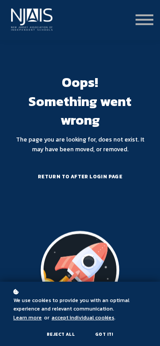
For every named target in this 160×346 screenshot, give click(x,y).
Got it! (104, 334)
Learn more (27, 318)
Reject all (61, 334)
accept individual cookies (83, 318)
